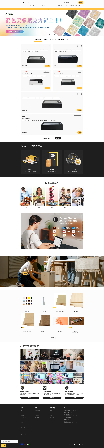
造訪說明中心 (52, 397)
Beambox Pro (24, 417)
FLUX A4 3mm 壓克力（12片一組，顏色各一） (76, 330)
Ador (22, 410)
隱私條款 (37, 417)
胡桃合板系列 (44, 330)
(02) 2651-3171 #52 (68, 412)
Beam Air (23, 429)
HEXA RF (23, 424)
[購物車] (77, 2)
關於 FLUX (37, 410)
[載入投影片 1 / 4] (49, 35)
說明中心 (51, 410)
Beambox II (23, 420)
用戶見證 (37, 413)
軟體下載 (51, 413)
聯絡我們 (29, 397)
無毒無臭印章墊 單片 (60, 330)
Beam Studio (24, 434)
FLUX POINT (38, 420)
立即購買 (47, 65)
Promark (23, 427)
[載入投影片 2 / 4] (51, 35)
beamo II (23, 415)
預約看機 (80, 2)
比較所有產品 (58, 138)
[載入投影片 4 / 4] (54, 35)
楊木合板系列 (76, 310)
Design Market (24, 436)
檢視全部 (52, 337)
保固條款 (51, 415)
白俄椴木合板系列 (60, 310)
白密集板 (27, 330)
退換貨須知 (52, 417)
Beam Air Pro (24, 432)
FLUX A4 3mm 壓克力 (27, 310)
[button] (72, 2)
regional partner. (60, 9)
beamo (22, 413)
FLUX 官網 (66, 2)
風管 (44, 310)
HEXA (22, 422)
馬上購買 (74, 397)
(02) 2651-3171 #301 (68, 419)
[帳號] (74, 2)
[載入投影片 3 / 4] (53, 35)
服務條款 (37, 415)
